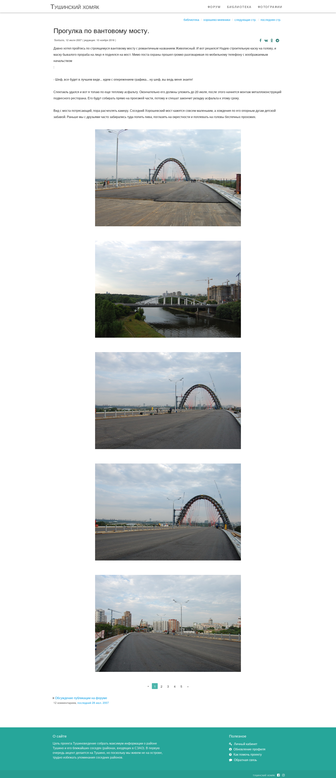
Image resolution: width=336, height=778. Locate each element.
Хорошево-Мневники (216, 20)
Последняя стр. (271, 20)
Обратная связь (245, 760)
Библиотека (191, 20)
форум (214, 6)
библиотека (239, 6)
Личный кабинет (245, 744)
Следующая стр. (245, 20)
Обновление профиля (249, 749)
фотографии (270, 6)
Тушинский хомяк (74, 6)
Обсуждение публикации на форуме (81, 698)
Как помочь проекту (248, 754)
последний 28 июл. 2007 (93, 703)
